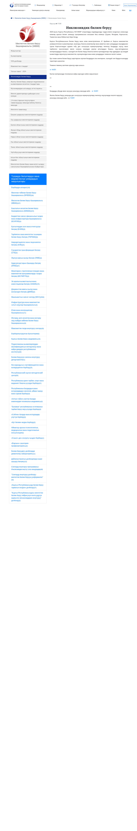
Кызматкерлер (16, 56)
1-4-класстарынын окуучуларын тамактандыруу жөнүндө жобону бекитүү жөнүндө (26, 102)
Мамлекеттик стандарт (19, 66)
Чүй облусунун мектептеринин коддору (25, 152)
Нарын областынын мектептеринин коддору (27, 137)
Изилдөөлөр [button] (60, 10)
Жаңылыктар (16, 51)
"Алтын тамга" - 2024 (18, 71)
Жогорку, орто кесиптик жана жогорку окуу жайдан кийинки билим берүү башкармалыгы (26, 320)
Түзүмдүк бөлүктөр (78, 5)
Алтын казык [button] (75, 10)
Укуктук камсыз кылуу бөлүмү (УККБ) (26, 258)
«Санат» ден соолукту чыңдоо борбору (27, 438)
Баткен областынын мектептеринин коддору (27, 125)
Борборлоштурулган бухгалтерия (25, 334)
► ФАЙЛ (53, 69)
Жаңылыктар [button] (41, 5)
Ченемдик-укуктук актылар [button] (41, 10)
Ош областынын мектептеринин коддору (26, 142)
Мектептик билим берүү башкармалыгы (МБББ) (30, 18)
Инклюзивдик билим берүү (21, 76)
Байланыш (98, 5)
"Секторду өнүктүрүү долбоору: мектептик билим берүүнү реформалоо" (27, 477)
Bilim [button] (123, 10)
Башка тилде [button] (114, 5)
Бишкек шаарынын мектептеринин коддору (27, 115)
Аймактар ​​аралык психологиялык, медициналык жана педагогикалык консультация (25, 430)
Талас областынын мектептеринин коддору (27, 147)
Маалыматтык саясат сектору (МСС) (27, 297)
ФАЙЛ (72, 98)
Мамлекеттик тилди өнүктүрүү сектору (27, 328)
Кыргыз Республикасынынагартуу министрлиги (22, 5)
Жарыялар (57, 5)
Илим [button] (113, 10)
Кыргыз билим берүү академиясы (25, 339)
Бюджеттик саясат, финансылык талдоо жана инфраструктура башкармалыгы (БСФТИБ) (27, 218)
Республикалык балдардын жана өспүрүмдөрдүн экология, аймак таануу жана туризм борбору (27, 391)
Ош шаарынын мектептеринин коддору (25, 120)
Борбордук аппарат (20, 187)
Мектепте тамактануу (19, 109)
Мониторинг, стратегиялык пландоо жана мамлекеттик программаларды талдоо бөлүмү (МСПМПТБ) (27, 273)
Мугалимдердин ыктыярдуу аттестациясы (26, 88)
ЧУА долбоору (16, 61)
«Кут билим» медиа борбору (23, 422)
